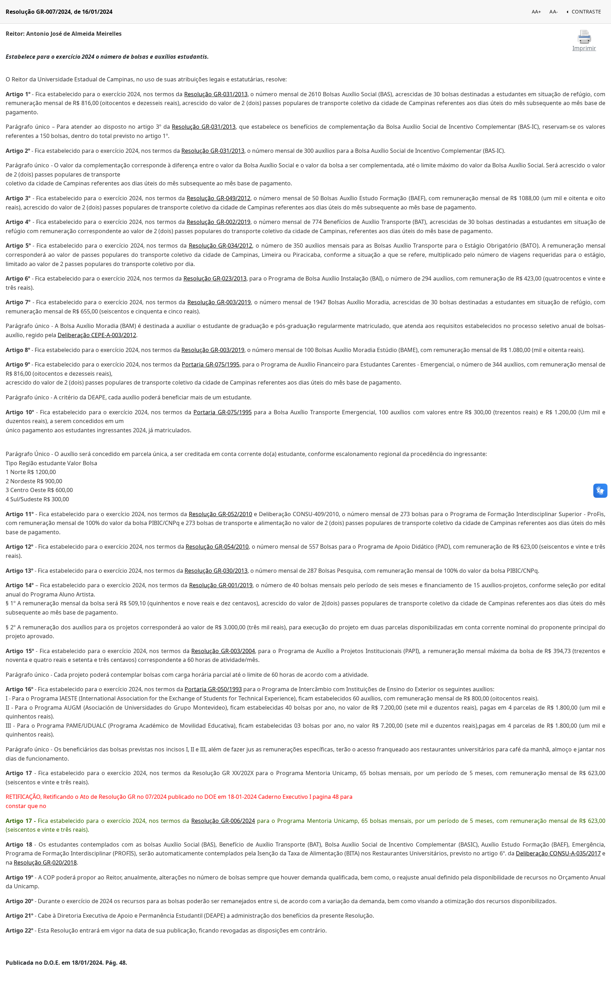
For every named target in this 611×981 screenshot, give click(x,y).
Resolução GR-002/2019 (218, 222)
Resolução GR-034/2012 (220, 245)
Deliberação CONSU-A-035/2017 (558, 853)
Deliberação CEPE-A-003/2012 (97, 335)
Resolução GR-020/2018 (45, 862)
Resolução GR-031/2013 (216, 94)
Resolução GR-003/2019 (219, 302)
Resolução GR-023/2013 (215, 278)
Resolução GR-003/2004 (223, 651)
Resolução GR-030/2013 (216, 571)
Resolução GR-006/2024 (223, 821)
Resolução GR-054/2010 (217, 546)
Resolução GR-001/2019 (220, 585)
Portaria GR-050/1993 (213, 689)
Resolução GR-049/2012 (218, 198)
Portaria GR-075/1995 (210, 364)
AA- (553, 11)
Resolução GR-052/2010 (220, 514)
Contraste (586, 11)
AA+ (536, 11)
